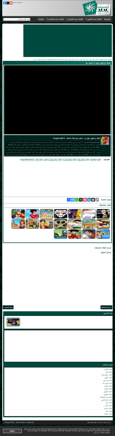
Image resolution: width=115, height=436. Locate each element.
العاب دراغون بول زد (69, 159)
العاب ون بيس (107, 380)
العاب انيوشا (108, 388)
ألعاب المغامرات (95, 159)
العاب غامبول (108, 394)
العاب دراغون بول (83, 159)
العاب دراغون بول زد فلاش (52, 159)
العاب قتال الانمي (106, 400)
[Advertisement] (67, 40)
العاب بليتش (108, 386)
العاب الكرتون (108, 391)
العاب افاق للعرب (91, 422)
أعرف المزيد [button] (96, 433)
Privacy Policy (9, 422)
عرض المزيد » (8, 307)
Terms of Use (20, 422)
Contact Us (30, 422)
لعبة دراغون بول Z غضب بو (98, 63)
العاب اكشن (108, 405)
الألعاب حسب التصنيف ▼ (55, 19)
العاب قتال (38, 159)
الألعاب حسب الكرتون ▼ (74, 19)
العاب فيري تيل (107, 383)
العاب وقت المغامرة (106, 397)
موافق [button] (12, 430)
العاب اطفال (108, 414)
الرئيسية (107, 19)
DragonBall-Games (27, 159)
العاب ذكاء (109, 402)
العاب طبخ (109, 411)
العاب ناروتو (108, 377)
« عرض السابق (106, 307)
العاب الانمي (108, 369)
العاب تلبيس (108, 408)
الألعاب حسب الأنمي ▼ (93, 19)
